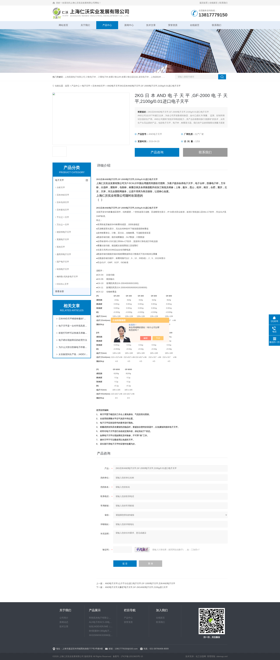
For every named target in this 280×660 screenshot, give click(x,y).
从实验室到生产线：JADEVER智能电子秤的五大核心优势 (73, 354)
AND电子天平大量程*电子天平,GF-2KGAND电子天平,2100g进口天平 (136, 587)
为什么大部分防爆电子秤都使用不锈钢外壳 (73, 347)
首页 (67, 86)
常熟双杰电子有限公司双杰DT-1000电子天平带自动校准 (101, 617)
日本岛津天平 (63, 202)
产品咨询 (157, 152)
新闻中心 (129, 25)
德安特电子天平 (64, 232)
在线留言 (213, 3)
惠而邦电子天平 (64, 254)
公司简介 (64, 617)
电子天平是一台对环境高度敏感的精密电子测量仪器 (73, 325)
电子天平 (86, 86)
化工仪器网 (201, 656)
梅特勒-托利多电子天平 (67, 276)
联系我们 (223, 3)
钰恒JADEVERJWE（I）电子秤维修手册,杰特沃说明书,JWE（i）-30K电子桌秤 (101, 626)
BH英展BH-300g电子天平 (101, 631)
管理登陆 (211, 656)
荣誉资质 (172, 25)
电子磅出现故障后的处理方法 (73, 340)
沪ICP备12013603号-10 (132, 656)
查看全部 (59, 291)
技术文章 (151, 25)
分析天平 (61, 187)
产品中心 (107, 25)
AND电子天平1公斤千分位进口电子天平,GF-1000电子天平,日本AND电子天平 (140, 583)
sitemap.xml (222, 656)
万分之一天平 (63, 224)
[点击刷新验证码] (142, 549)
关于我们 (85, 25)
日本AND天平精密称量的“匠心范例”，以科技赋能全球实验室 (73, 318)
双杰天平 (61, 247)
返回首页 (204, 3)
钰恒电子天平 (63, 269)
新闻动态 (64, 622)
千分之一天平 (63, 217)
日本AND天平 (98, 86)
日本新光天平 (63, 210)
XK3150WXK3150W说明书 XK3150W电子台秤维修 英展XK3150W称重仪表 (101, 635)
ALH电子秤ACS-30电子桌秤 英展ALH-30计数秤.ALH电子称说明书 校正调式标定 (101, 622)
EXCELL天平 (63, 284)
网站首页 (63, 25)
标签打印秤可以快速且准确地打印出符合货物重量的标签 (73, 333)
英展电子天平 (63, 239)
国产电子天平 (63, 262)
